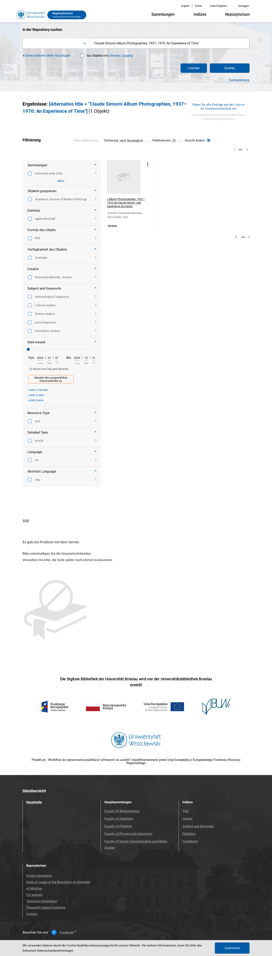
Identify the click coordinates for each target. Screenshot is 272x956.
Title (185, 811)
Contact (31, 914)
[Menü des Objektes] (148, 164)
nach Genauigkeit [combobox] (131, 140)
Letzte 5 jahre (35, 400)
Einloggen (243, 5)
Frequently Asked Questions (45, 907)
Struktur (112, 226)
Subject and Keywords (198, 826)
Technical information (41, 901)
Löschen (194, 68)
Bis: (68, 358)
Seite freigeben (218, 5)
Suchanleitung (239, 80)
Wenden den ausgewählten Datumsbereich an (51, 379)
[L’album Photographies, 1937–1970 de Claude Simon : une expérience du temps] (123, 177)
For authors (34, 895)
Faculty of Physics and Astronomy (128, 834)
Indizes (200, 14)
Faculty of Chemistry (118, 819)
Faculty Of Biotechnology (122, 811)
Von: (31, 358)
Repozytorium (237, 14)
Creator (187, 819)
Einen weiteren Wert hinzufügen (48, 55)
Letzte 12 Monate (38, 389)
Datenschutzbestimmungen (55, 950)
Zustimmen (232, 948)
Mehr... (61, 181)
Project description (39, 876)
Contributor (190, 841)
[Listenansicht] (208, 140)
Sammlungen (163, 14)
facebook (66, 932)
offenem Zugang (121, 55)
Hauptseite (34, 802)
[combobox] (56, 43)
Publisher (189, 834)
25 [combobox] (173, 140)
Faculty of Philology (118, 826)
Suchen (229, 68)
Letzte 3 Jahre (36, 395)
